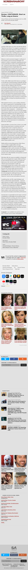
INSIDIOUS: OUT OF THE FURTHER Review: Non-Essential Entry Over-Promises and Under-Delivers (17, 421)
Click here (23, 257)
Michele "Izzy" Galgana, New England (9, 513)
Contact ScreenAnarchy (19, 564)
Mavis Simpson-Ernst (8, 269)
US (14, 267)
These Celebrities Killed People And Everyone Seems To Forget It (6, 342)
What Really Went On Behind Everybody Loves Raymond (20, 470)
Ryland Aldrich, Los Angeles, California (10, 516)
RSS (23, 554)
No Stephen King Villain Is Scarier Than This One (7, 470)
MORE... (3, 522)
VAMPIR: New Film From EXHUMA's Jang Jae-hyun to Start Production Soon (16, 395)
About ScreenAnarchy (7, 564)
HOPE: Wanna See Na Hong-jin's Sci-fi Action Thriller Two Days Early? (17, 403)
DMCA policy (20, 259)
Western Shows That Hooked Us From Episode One (20, 487)
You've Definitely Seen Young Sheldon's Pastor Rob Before (6, 308)
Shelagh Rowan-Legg (6, 519)
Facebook (14, 554)
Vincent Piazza (21, 267)
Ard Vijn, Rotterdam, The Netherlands (9, 503)
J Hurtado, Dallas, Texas (6, 506)
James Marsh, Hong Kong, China (8, 509)
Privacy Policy (6, 565)
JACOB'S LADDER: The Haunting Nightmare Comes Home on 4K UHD (17, 429)
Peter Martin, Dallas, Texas (7, 497)
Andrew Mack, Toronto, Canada (8, 500)
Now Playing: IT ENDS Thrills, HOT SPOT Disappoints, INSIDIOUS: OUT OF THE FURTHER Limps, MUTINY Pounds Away (17, 411)
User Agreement (14, 565)
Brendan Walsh (6, 265)
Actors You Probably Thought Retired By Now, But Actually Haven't (20, 325)
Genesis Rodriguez (7, 267)
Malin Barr (17, 269)
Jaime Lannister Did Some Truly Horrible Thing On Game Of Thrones (6, 487)
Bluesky (6, 554)
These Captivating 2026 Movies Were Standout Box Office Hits (7, 325)
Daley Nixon (15, 265)
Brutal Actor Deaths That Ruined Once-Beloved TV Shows (20, 308)
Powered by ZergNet (23, 345)
